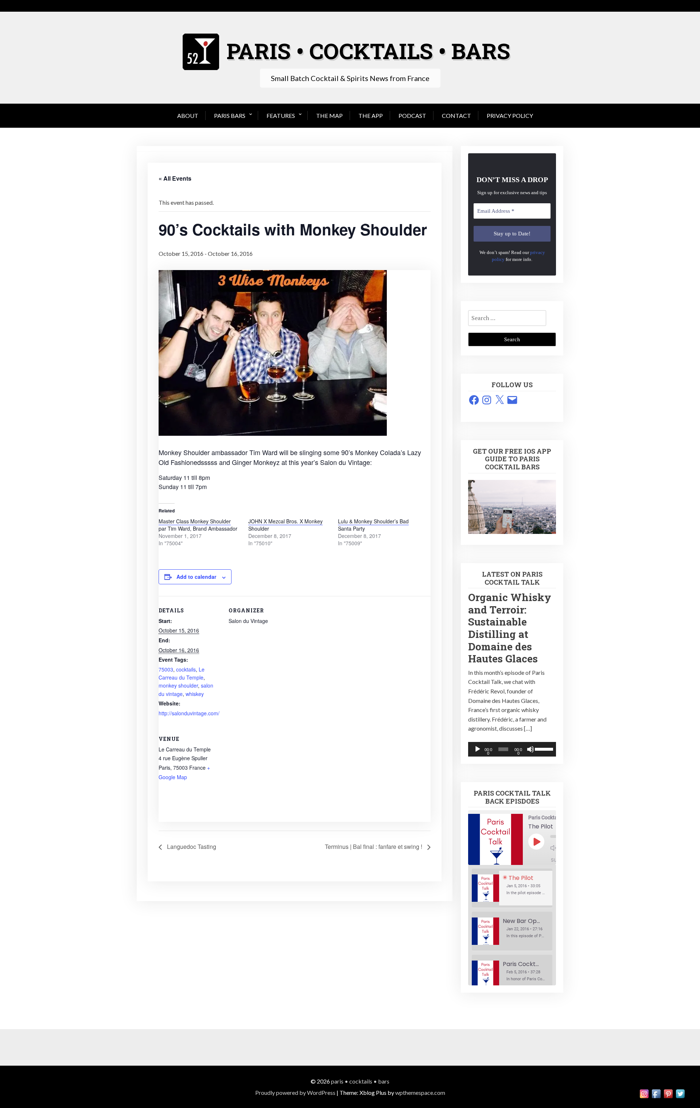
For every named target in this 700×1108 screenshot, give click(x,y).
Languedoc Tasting (191, 846)
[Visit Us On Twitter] (680, 1092)
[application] (512, 749)
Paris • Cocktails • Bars (360, 1081)
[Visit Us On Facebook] (656, 1092)
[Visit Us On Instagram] (644, 1092)
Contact (456, 115)
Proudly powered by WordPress (295, 1092)
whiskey (195, 693)
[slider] (543, 748)
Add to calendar (196, 576)
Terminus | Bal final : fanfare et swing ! (374, 846)
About (187, 115)
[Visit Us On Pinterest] (668, 1092)
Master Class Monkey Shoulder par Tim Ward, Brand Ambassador (198, 525)
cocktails (186, 669)
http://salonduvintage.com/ (189, 713)
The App (370, 115)
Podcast (412, 115)
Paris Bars (229, 115)
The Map (329, 115)
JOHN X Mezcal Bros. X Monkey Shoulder (285, 525)
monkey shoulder (178, 685)
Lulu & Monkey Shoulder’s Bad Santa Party (373, 525)
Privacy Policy (510, 115)
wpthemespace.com (420, 1092)
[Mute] (530, 749)
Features (281, 115)
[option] (512, 888)
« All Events (175, 178)
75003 (166, 669)
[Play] (477, 749)
